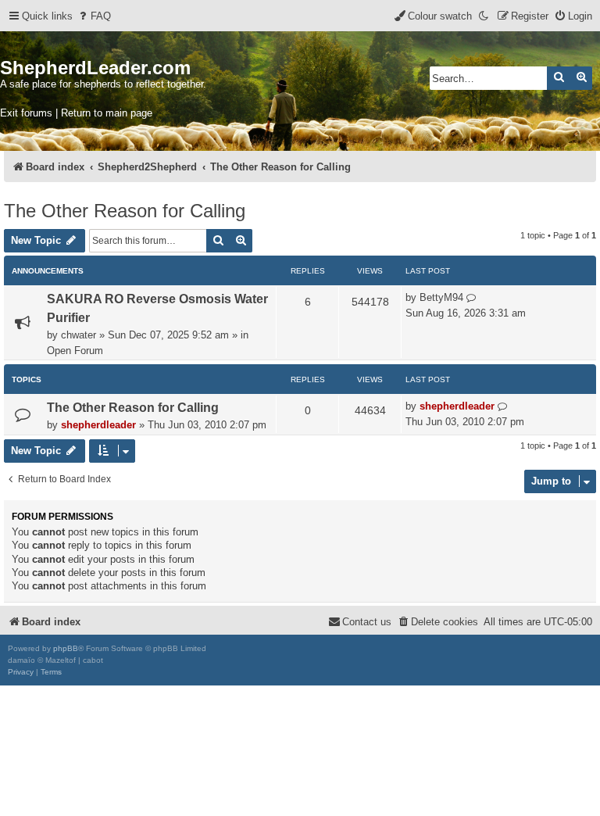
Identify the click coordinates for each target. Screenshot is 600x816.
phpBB (65, 648)
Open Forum (75, 350)
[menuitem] (94, 16)
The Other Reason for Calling (124, 210)
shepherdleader (98, 425)
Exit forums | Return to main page (76, 113)
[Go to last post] (471, 298)
